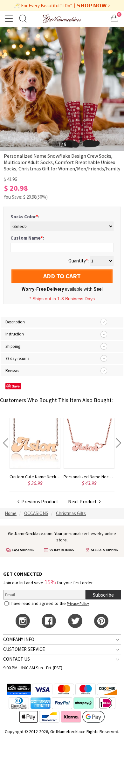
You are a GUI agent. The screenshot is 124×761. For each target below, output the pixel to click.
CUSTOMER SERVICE (24, 649)
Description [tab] (15, 322)
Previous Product (39, 501)
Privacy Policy (78, 603)
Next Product (83, 501)
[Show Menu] (10, 18)
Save (16, 386)
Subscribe (103, 595)
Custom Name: (27, 238)
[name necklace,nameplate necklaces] (62, 18)
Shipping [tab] (12, 346)
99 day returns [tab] (17, 358)
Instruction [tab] (14, 334)
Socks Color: (24, 217)
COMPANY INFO (18, 639)
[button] (5, 443)
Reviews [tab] (12, 370)
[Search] (23, 18)
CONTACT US (16, 659)
